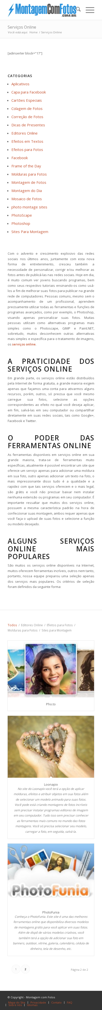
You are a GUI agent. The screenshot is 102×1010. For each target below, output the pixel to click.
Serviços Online (22, 27)
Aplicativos (20, 83)
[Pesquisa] (76, 10)
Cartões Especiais (26, 100)
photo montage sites (29, 206)
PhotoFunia (50, 912)
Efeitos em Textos (27, 141)
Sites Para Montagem (29, 231)
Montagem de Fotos (28, 182)
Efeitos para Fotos (27, 149)
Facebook (19, 157)
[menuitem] (76, 10)
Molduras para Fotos (29, 174)
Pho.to (51, 704)
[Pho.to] (51, 669)
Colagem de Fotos (27, 108)
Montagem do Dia (26, 190)
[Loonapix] (51, 746)
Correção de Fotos (27, 116)
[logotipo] (42, 10)
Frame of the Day (26, 165)
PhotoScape (21, 215)
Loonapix (51, 784)
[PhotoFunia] (51, 874)
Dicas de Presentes (28, 124)
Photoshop (20, 223)
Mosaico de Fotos (26, 198)
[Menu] (87, 10)
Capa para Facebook (28, 92)
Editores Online (24, 133)
